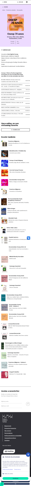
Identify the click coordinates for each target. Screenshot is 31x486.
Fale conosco (7, 430)
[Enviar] (28, 404)
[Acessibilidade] (28, 454)
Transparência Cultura (10, 438)
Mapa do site (7, 426)
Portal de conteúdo (11, 10)
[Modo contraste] (27, 2)
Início (3, 10)
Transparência (15, 481)
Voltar (6, 7)
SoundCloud (16, 129)
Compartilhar (6, 50)
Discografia (19, 10)
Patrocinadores (8, 433)
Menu (5, 2)
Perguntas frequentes (10, 428)
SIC (15, 483)
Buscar (21, 2)
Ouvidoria (6, 440)
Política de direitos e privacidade (12, 435)
